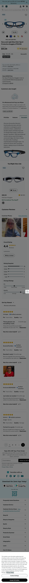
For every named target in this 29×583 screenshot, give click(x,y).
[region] (14, 567)
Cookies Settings (14, 575)
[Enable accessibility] (27, 291)
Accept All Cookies (14, 580)
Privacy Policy (10, 572)
